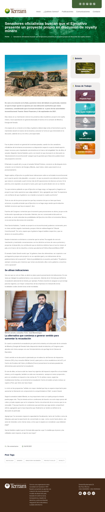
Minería (19, 460)
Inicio (38, 12)
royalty (61, 460)
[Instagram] (90, 4)
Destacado (10, 460)
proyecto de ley (49, 460)
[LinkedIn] (87, 4)
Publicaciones (67, 12)
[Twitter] (83, 4)
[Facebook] (80, 4)
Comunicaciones (83, 12)
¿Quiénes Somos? (51, 12)
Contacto (96, 12)
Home (7, 37)
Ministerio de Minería (33, 460)
